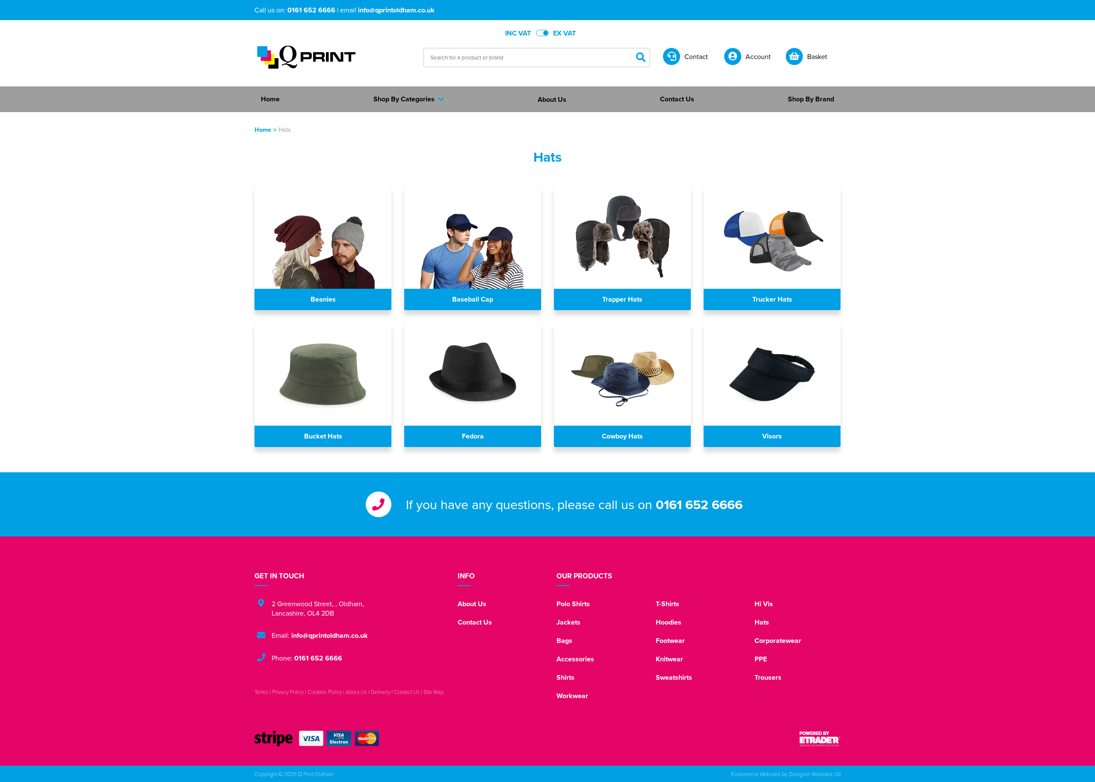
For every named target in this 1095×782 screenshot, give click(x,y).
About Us (472, 604)
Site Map (433, 692)
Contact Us (475, 622)
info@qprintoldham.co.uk (396, 10)
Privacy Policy (288, 692)
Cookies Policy (325, 692)
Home (263, 129)
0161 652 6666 (311, 10)
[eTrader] (819, 739)
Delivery (380, 692)
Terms (261, 692)
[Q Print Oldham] (306, 56)
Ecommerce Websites (756, 774)
